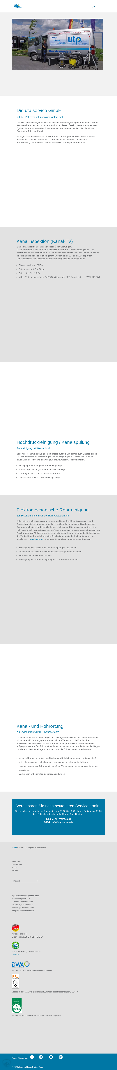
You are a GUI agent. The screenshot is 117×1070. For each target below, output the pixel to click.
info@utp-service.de (62, 822)
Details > (15, 954)
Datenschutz (17, 864)
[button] (6, 1063)
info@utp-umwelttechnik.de (23, 911)
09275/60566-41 (63, 819)
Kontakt (15, 867)
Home (14, 848)
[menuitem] (26, 881)
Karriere (15, 870)
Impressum (16, 861)
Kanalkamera (35, 539)
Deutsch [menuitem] (16, 881)
